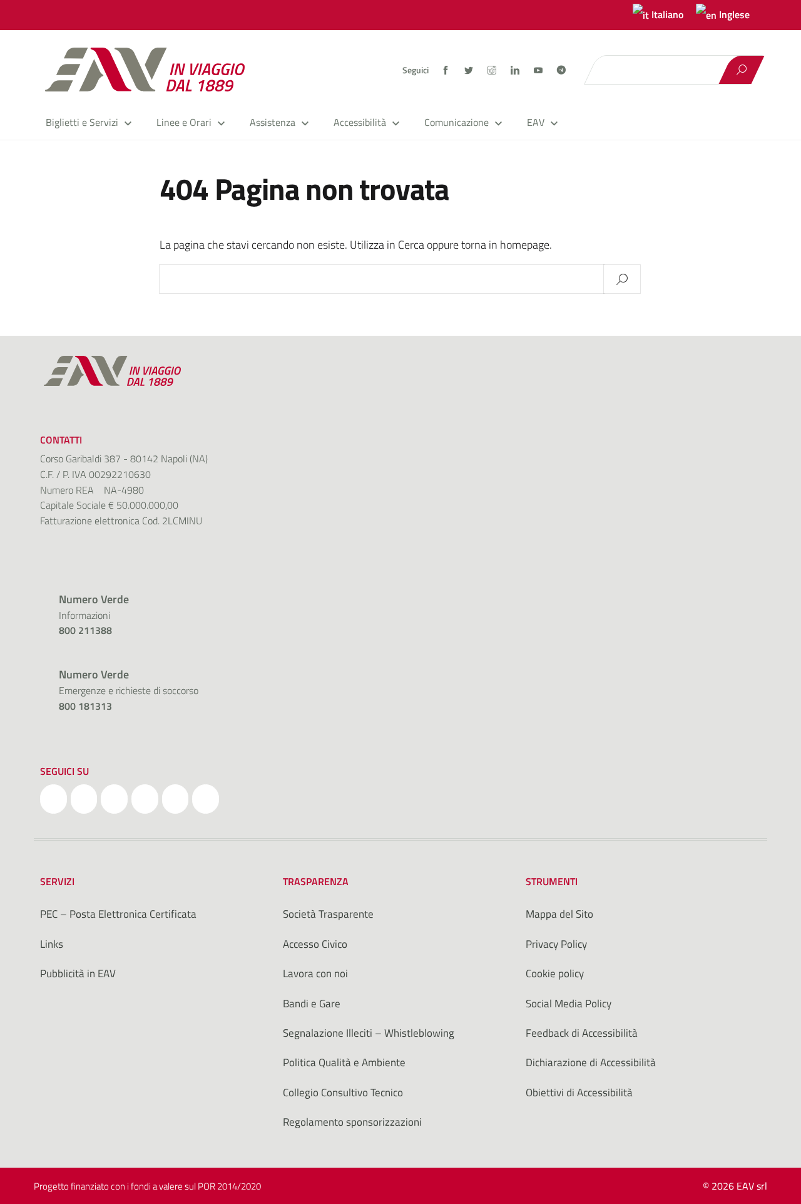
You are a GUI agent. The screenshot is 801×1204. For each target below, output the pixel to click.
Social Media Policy (568, 1003)
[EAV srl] (150, 69)
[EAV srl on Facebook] (53, 799)
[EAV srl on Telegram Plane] (205, 799)
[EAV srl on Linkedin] (144, 799)
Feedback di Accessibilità (582, 1033)
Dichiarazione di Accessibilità (591, 1062)
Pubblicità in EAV (78, 973)
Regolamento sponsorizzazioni (352, 1122)
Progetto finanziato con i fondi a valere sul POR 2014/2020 (147, 1186)
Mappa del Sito (559, 914)
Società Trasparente (328, 914)
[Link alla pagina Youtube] (539, 70)
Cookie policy (555, 973)
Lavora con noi (315, 973)
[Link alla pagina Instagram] (492, 70)
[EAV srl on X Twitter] (84, 799)
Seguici (415, 70)
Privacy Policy (556, 944)
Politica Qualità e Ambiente (344, 1062)
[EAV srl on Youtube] (175, 799)
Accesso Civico (315, 944)
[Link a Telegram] (561, 69)
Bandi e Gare (311, 1003)
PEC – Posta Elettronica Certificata (118, 914)
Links (51, 944)
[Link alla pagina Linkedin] (516, 70)
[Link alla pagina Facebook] (446, 70)
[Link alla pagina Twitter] (469, 70)
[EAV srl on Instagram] (114, 799)
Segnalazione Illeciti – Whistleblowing (368, 1033)
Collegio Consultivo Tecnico (343, 1092)
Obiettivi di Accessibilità (579, 1092)
